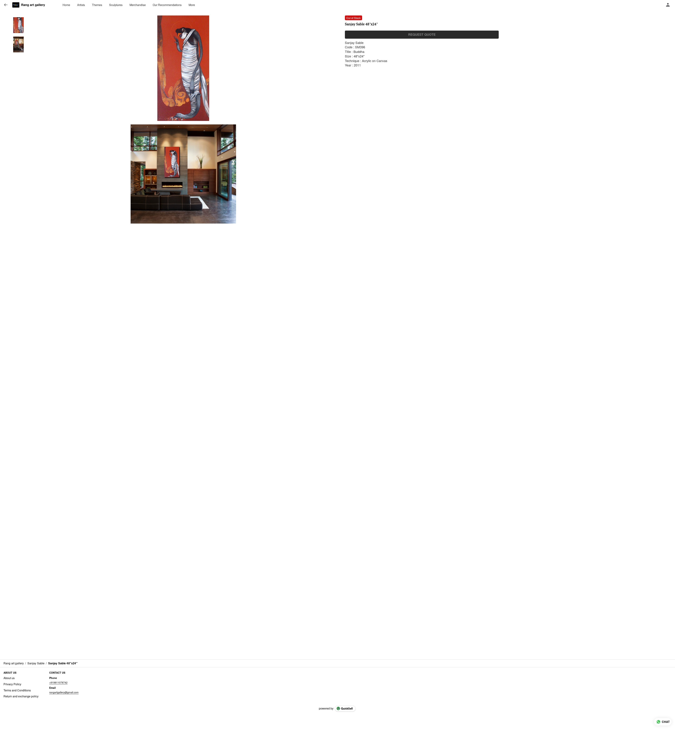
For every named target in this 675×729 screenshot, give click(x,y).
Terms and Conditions (17, 690)
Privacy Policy (12, 684)
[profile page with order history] (667, 4)
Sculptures (116, 5)
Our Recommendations (167, 5)
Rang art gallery (33, 5)
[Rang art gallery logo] (15, 5)
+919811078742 (58, 682)
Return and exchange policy (21, 696)
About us (9, 678)
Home (66, 5)
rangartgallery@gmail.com (64, 692)
